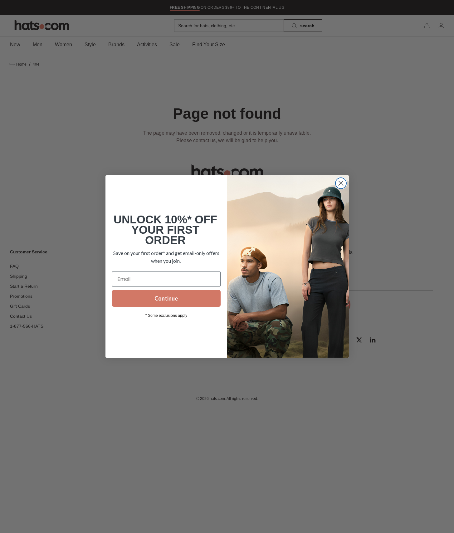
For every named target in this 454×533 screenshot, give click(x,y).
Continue (166, 298)
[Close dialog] (340, 183)
